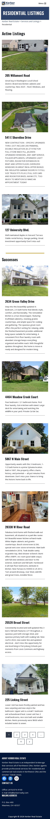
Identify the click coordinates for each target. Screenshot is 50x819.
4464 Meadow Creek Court (21, 397)
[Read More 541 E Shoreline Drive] (25, 117)
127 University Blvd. (17, 230)
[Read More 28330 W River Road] (25, 506)
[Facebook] (4, 778)
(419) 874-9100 (15, 789)
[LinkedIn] (10, 778)
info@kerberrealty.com (18, 792)
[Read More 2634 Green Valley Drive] (25, 281)
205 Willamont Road (17, 75)
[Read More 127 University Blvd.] (25, 209)
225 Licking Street (16, 700)
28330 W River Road (17, 527)
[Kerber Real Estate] (9, 3)
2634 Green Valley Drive (19, 301)
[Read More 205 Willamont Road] (25, 55)
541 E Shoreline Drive (18, 137)
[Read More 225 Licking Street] (25, 679)
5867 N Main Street (17, 459)
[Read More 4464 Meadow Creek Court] (25, 376)
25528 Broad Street (17, 622)
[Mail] (16, 778)
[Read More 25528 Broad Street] (25, 602)
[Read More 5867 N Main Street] (25, 438)
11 (21, 741)
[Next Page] (29, 741)
